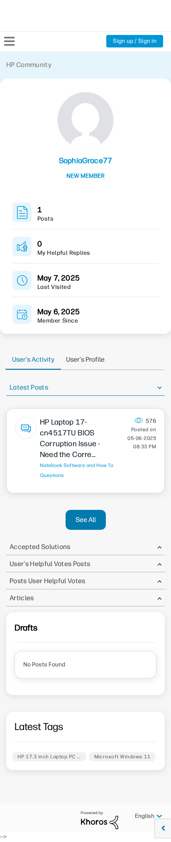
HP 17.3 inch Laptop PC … (49, 757)
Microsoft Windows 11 (122, 757)
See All (86, 520)
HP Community (28, 65)
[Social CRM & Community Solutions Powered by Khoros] (99, 819)
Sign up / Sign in (134, 41)
